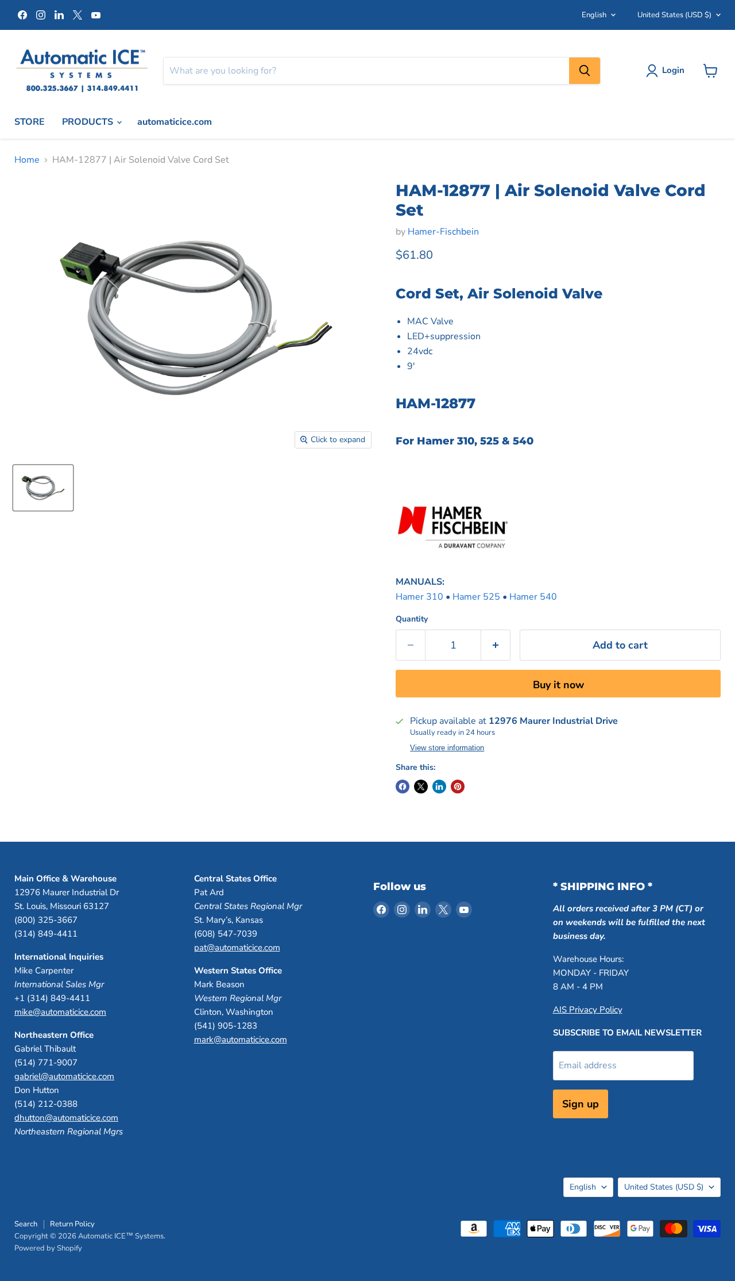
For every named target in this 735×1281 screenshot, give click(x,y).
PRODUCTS (88, 122)
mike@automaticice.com (60, 1012)
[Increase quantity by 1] (495, 645)
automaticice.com (174, 122)
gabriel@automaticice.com (64, 1076)
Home (27, 160)
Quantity (412, 619)
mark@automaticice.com (240, 1039)
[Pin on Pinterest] (458, 786)
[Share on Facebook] (402, 786)
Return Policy (72, 1224)
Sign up (580, 1104)
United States (674, 15)
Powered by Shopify (48, 1248)
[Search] (584, 70)
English (594, 15)
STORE (29, 122)
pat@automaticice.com (237, 947)
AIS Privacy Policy (587, 1009)
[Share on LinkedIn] (439, 786)
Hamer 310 (419, 596)
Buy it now (558, 685)
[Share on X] (421, 786)
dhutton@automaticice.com (66, 1117)
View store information (447, 748)
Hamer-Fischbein (443, 231)
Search (25, 1224)
